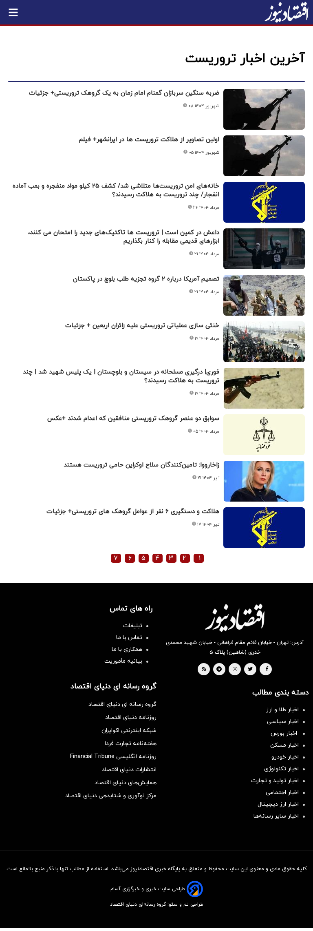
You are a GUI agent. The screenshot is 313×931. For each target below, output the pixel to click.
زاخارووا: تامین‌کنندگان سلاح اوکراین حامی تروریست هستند (141, 465)
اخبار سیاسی (283, 721)
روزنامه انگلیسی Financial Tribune (113, 757)
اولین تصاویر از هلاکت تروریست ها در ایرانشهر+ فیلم (149, 139)
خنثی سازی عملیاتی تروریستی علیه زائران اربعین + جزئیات (142, 325)
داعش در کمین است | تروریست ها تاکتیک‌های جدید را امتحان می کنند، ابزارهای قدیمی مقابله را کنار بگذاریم (123, 236)
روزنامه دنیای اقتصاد (130, 717)
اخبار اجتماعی (282, 792)
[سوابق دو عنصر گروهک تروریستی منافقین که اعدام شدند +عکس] (264, 434)
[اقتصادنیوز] (235, 618)
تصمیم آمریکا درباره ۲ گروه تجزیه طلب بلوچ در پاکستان (146, 279)
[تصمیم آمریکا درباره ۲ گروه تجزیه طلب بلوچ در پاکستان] (264, 295)
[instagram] (235, 669)
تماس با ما (129, 637)
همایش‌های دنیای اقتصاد (125, 783)
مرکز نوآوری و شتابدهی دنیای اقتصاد (110, 796)
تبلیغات (132, 626)
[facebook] (266, 669)
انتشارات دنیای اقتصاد (129, 770)
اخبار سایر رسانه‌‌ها (276, 816)
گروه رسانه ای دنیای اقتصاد (122, 704)
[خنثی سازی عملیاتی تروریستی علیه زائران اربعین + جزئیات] (264, 341)
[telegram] (219, 669)
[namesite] (286, 12)
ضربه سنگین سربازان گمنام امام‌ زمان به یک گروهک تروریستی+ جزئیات (124, 93)
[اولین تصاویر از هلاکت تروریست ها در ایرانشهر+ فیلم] (264, 155)
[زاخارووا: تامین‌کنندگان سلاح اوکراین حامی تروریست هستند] (264, 481)
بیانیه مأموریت (123, 661)
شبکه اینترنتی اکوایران (128, 730)
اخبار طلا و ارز (282, 710)
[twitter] (250, 669)
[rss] (204, 669)
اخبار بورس (285, 733)
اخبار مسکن (284, 745)
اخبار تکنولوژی (281, 769)
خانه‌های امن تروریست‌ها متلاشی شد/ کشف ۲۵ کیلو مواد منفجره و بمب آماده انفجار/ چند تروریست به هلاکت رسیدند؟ (116, 190)
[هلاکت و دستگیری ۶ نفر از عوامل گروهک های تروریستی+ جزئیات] (264, 527)
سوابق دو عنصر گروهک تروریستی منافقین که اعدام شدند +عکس (133, 418)
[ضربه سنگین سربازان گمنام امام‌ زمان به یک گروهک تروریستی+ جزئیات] (264, 109)
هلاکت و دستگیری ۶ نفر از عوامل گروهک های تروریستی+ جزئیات (132, 511)
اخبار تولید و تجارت (275, 781)
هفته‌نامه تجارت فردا (130, 743)
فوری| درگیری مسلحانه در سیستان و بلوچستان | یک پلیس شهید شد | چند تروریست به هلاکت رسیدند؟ (121, 376)
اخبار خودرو (285, 757)
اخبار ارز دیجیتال (278, 804)
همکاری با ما (127, 649)
